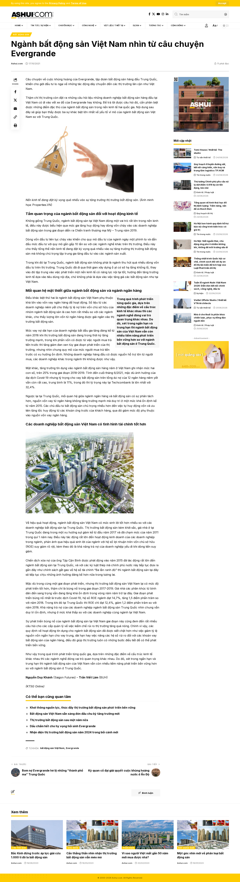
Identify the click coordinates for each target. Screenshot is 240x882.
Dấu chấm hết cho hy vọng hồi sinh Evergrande (63, 726)
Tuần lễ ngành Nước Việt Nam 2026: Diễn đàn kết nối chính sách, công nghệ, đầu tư (210, 285)
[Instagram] (163, 14)
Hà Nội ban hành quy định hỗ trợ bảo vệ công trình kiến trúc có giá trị (211, 226)
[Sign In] (206, 25)
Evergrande (72, 748)
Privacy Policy (57, 3)
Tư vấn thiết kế (203, 157)
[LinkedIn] (167, 14)
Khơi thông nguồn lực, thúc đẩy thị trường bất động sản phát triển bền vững (82, 707)
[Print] (15, 125)
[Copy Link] (15, 117)
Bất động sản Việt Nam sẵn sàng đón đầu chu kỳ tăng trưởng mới (74, 713)
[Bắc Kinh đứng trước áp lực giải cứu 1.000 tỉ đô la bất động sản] (37, 834)
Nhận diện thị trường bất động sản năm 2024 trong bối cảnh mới (74, 732)
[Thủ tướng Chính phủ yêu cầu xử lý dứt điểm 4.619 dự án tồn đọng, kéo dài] (182, 185)
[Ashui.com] (32, 14)
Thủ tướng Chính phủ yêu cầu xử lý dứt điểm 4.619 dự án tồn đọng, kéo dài (211, 184)
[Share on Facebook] (15, 91)
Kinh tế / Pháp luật (205, 192)
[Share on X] (15, 100)
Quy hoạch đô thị (204, 213)
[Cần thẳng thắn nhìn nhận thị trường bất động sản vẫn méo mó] (92, 834)
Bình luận (147, 793)
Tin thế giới (19, 848)
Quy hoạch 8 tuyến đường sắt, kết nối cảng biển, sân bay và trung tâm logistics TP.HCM (210, 167)
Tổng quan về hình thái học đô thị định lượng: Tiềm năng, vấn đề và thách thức (210, 205)
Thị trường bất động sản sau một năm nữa (59, 720)
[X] (153, 14)
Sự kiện (199, 293)
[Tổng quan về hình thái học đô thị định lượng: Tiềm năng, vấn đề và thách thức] (182, 206)
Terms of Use (78, 3)
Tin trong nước (203, 175)
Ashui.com (17, 63)
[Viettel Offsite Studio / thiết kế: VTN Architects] (182, 303)
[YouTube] (158, 14)
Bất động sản (21, 34)
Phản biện (128, 848)
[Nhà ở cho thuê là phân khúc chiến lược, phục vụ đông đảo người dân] (182, 318)
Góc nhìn (73, 848)
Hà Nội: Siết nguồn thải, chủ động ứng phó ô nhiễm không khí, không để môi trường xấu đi (211, 244)
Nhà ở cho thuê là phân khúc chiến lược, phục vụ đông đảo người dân (210, 317)
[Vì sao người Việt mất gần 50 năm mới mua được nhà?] (148, 834)
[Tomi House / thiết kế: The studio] (182, 153)
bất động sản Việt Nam (52, 748)
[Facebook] (149, 14)
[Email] (15, 108)
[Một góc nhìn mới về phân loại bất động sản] (203, 834)
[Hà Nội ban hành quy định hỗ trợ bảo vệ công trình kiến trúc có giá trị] (182, 227)
